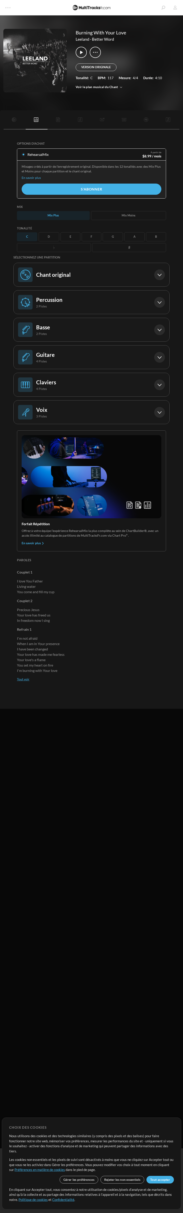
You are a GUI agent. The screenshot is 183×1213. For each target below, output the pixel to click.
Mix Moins (128, 215)
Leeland (82, 39)
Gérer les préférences (78, 1179)
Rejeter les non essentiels (122, 1179)
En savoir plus (31, 178)
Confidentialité (63, 1200)
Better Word (103, 39)
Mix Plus (53, 215)
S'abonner (91, 189)
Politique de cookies (33, 1200)
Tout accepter (160, 1179)
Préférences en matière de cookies (40, 1170)
